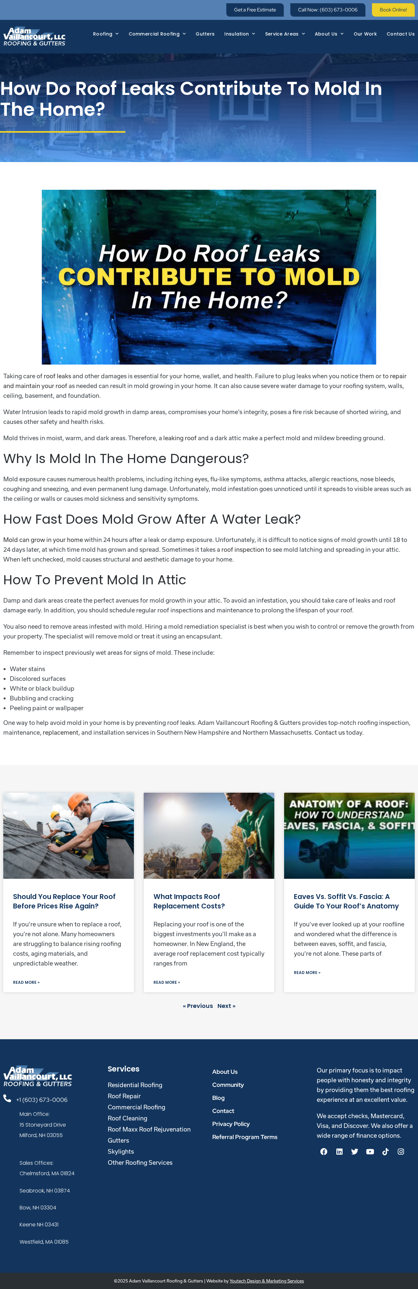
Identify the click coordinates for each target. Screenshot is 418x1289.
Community (228, 1084)
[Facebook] (324, 1152)
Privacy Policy (231, 1124)
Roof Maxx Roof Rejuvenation (149, 1129)
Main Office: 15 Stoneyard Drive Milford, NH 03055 (43, 1124)
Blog (218, 1098)
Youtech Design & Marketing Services (267, 1280)
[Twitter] (354, 1152)
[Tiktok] (385, 1152)
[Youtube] (370, 1152)
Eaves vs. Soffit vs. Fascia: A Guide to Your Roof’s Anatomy (346, 901)
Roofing (102, 34)
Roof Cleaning (127, 1118)
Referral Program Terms (245, 1137)
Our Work (365, 34)
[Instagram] (401, 1152)
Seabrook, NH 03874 (45, 1190)
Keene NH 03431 (39, 1224)
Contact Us (401, 34)
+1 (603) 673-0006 (42, 1099)
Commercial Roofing (154, 34)
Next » (226, 1006)
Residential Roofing (135, 1084)
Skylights (121, 1151)
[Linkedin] (339, 1152)
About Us (326, 34)
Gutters (205, 34)
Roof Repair (124, 1096)
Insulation (236, 34)
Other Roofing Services (140, 1162)
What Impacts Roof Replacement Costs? (189, 901)
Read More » (26, 982)
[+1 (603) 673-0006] (7, 1098)
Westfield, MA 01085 (44, 1242)
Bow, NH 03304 (38, 1207)
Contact (223, 1111)
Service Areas (282, 34)
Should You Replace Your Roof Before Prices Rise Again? (64, 901)
